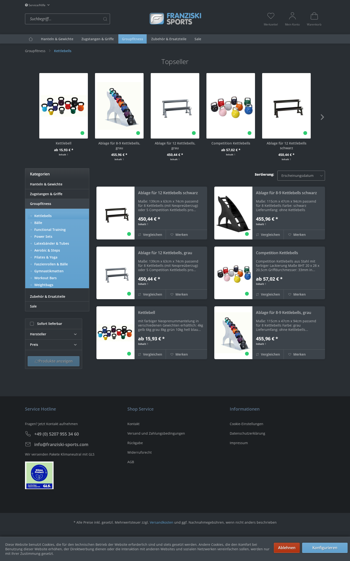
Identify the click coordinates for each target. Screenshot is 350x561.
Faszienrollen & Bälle (50, 264)
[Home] (30, 39)
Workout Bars (45, 278)
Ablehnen (286, 547)
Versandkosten (161, 522)
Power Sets (42, 236)
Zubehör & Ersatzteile (47, 296)
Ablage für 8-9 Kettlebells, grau (119, 145)
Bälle (37, 222)
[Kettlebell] (63, 106)
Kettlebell (63, 143)
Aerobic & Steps (46, 250)
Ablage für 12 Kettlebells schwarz (286, 145)
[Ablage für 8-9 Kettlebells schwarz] (233, 213)
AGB (130, 462)
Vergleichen (152, 234)
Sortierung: (264, 174)
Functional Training (49, 229)
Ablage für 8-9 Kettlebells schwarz (286, 192)
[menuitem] (85, 19)
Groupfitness (40, 203)
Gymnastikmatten (48, 271)
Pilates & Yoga (45, 257)
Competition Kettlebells (230, 143)
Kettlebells (42, 215)
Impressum (239, 443)
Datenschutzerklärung (247, 433)
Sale (33, 306)
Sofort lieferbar (49, 323)
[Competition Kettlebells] (230, 106)
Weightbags (43, 285)
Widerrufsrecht (139, 452)
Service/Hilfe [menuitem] (37, 5)
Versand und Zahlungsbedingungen (156, 433)
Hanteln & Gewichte (46, 184)
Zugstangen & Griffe (46, 194)
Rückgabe (135, 443)
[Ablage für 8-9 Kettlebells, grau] (119, 106)
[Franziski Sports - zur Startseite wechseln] (175, 18)
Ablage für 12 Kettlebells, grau (175, 145)
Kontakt (133, 424)
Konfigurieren (324, 547)
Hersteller (38, 334)
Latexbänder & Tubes (51, 243)
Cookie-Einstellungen (246, 424)
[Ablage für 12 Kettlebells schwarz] (286, 106)
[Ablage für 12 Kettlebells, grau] (175, 106)
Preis (34, 344)
